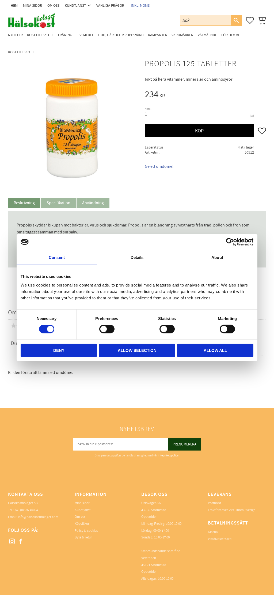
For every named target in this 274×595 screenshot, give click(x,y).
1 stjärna (13, 325)
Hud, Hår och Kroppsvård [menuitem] (121, 35)
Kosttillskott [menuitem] (40, 35)
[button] (250, 20)
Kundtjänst (82, 510)
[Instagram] (12, 541)
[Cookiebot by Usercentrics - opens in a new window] (230, 242)
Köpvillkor (82, 524)
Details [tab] (137, 257)
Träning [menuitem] (65, 35)
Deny (58, 350)
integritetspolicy (168, 455)
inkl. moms (140, 5)
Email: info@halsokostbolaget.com (33, 517)
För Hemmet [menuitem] (231, 35)
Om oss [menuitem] (53, 5)
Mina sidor (82, 503)
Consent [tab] (57, 257)
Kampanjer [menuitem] (157, 35)
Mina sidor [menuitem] (32, 5)
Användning (93, 203)
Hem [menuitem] (14, 5)
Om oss (80, 517)
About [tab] (217, 257)
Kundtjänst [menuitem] (75, 5)
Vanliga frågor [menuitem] (110, 5)
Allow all (215, 350)
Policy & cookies (86, 531)
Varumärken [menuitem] (182, 35)
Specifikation (58, 203)
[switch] (107, 329)
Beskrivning (24, 203)
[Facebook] (21, 541)
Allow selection (137, 350)
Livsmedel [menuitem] (85, 35)
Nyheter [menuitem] (15, 35)
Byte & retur (83, 537)
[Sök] (236, 20)
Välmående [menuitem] (207, 35)
